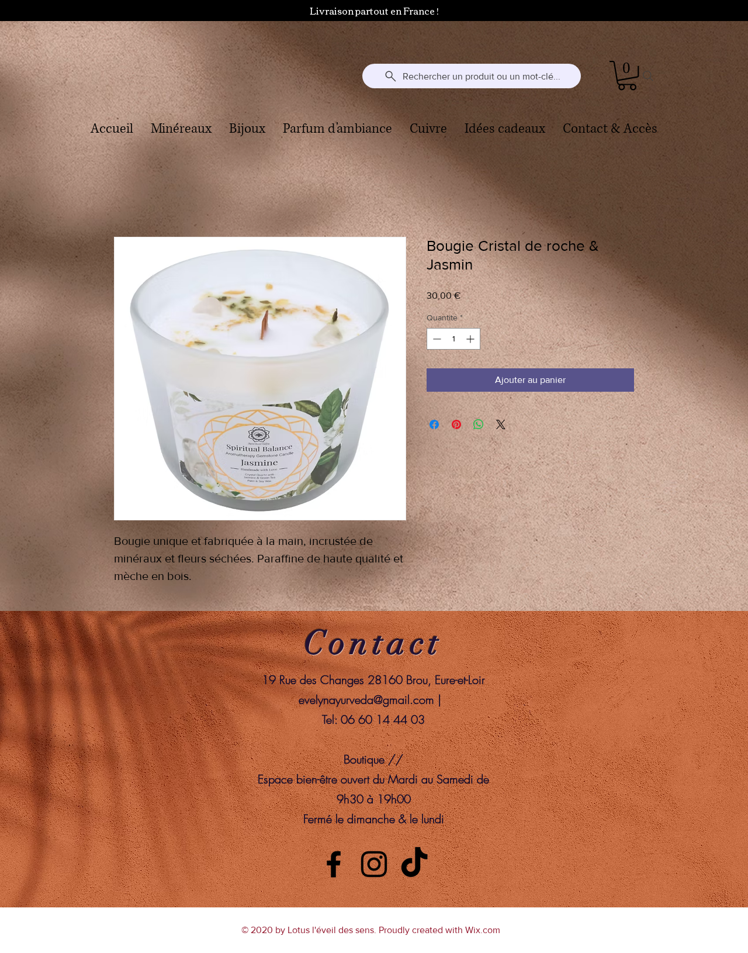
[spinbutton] (453, 339)
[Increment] (471, 339)
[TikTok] (414, 864)
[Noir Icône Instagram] (374, 864)
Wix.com (482, 930)
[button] (627, 75)
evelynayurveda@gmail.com (366, 699)
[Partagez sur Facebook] (434, 424)
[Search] (648, 76)
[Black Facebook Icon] (333, 864)
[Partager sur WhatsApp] (479, 424)
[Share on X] (501, 424)
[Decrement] (435, 339)
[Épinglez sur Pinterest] (456, 424)
